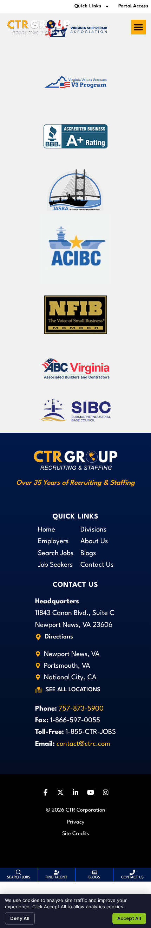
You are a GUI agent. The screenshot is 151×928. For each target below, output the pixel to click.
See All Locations (73, 690)
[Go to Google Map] (38, 637)
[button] (138, 27)
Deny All (19, 918)
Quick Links (87, 6)
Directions (59, 637)
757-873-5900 (81, 708)
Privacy (75, 822)
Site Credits (75, 834)
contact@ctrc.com (83, 744)
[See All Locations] (38, 690)
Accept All (129, 918)
